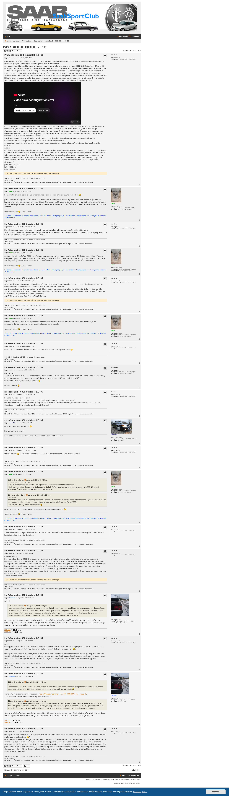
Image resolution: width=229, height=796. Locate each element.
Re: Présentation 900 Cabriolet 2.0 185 (23, 189)
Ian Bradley (98, 779)
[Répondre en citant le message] (105, 55)
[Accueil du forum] (71, 18)
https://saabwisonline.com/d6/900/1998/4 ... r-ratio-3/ (63, 694)
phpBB (115, 779)
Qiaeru (137, 783)
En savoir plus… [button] (140, 792)
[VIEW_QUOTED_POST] (25, 480)
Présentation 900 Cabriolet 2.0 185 (24, 47)
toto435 (114, 435)
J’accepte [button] (216, 792)
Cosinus (114, 617)
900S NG (7, 632)
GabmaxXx (115, 367)
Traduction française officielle (124, 783)
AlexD (113, 203)
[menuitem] (7, 36)
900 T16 (7, 630)
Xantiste (114, 55)
